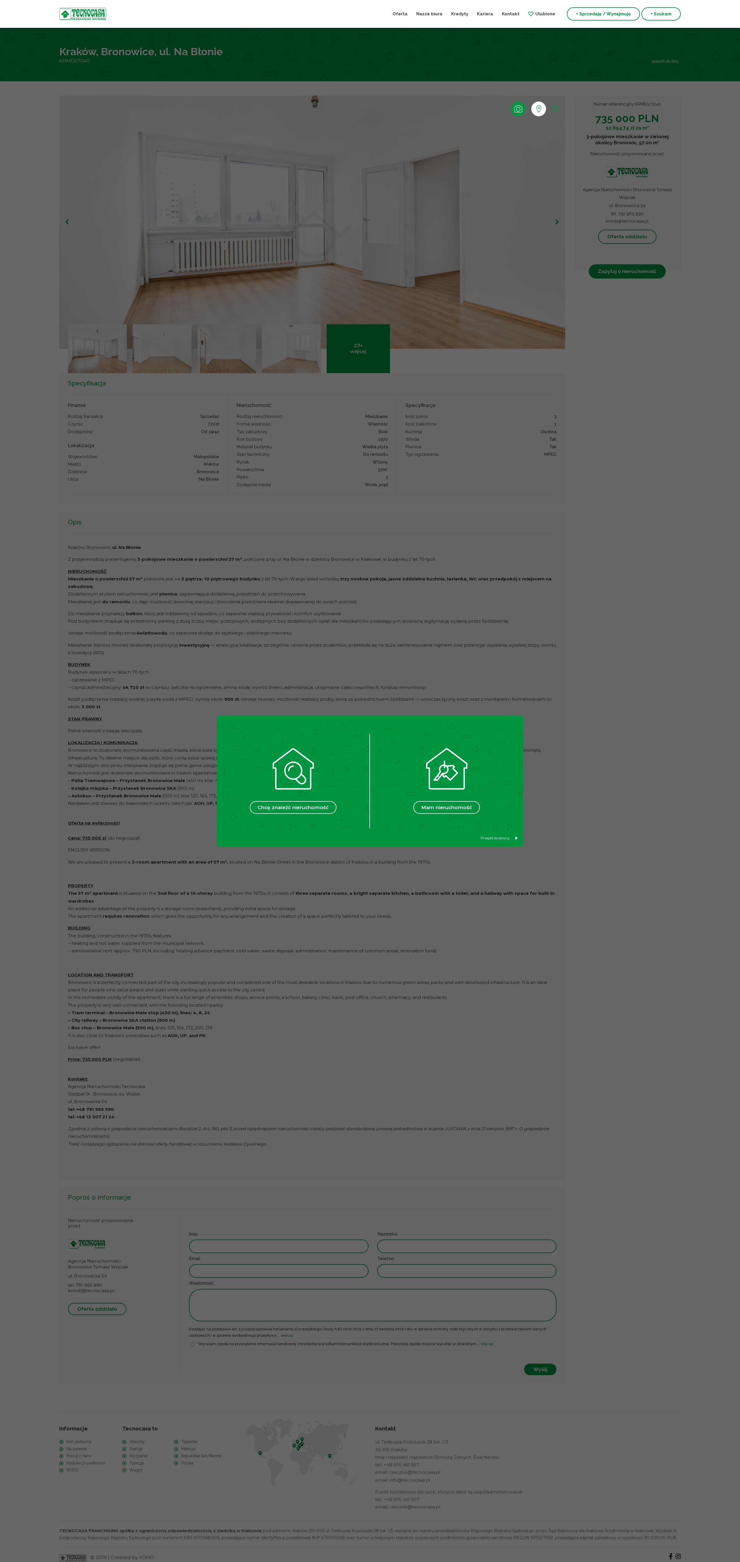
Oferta (400, 13)
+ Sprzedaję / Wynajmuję (603, 13)
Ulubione (545, 13)
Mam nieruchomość (446, 807)
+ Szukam (661, 13)
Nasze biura (429, 13)
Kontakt (510, 13)
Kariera (485, 13)
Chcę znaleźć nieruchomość (293, 807)
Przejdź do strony (495, 838)
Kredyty (459, 13)
